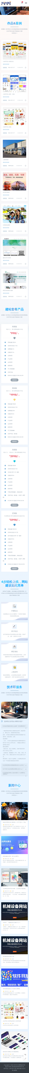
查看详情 (5, 67)
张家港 (15, 1070)
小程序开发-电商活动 (8, 61)
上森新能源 (5, 159)
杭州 (12, 1068)
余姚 (20, 1068)
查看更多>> (14, 33)
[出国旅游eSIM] (14, 214)
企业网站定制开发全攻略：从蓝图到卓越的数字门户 (16, 888)
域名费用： (5, 738)
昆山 (7, 1068)
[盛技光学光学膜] (14, 247)
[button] (22, 3)
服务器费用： (6, 746)
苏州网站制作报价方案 (8, 956)
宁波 (15, 1068)
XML (10, 1066)
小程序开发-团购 (7, 127)
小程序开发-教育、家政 (9, 94)
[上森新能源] (14, 149)
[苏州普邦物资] (14, 181)
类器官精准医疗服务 (8, 290)
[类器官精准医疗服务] (14, 280)
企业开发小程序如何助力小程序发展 (12, 1021)
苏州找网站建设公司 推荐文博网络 (11, 988)
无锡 (18, 1068)
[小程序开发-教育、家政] (14, 83)
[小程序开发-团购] (14, 116)
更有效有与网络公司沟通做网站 (11, 1051)
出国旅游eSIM (6, 225)
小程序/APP (12, 67)
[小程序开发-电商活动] (14, 51)
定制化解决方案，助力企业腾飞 (11, 856)
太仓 (23, 1068)
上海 (10, 1068)
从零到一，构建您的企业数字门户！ (12, 922)
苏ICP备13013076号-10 (18, 1066)
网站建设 (12, 165)
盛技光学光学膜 (7, 258)
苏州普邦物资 (6, 192)
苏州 (5, 1068)
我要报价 (14, 380)
